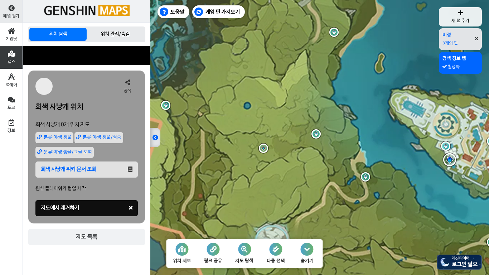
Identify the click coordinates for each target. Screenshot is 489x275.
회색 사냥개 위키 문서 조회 (68, 169)
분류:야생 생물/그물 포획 (68, 152)
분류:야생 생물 (58, 137)
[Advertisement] (86, 55)
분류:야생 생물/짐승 (102, 137)
